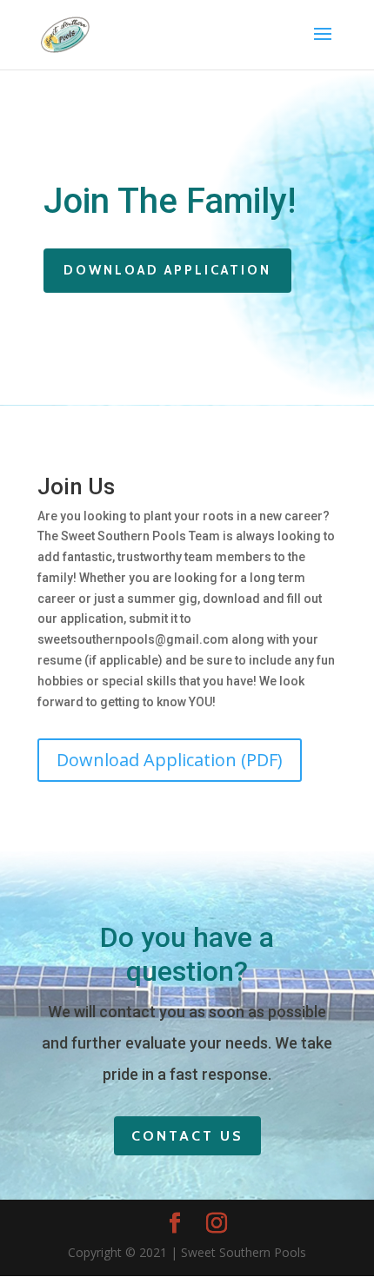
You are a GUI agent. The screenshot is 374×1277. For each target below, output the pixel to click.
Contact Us (187, 1136)
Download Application (167, 270)
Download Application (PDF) (170, 759)
